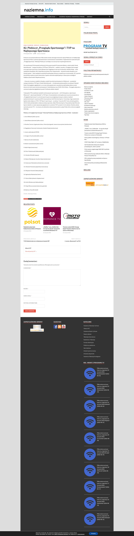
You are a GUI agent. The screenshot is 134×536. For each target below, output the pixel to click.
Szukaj (87, 61)
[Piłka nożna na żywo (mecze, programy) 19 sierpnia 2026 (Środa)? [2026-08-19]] (90, 459)
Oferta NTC (41, 3)
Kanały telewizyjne (28, 45)
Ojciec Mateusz (88, 96)
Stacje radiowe (60, 3)
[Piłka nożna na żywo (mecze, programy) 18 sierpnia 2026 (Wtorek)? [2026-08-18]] (90, 476)
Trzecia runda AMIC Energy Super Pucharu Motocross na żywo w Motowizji (71, 228)
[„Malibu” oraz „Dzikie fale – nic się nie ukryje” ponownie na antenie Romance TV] (52, 216)
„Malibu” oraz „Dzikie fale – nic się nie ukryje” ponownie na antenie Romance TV (51, 228)
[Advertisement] (52, 33)
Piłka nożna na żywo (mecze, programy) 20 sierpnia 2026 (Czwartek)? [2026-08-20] (103, 436)
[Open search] (109, 16)
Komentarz (27, 268)
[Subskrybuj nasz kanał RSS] (59, 327)
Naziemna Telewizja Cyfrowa (31, 3)
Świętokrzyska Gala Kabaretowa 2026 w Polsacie (32, 227)
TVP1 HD (39, 198)
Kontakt (89, 16)
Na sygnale (87, 92)
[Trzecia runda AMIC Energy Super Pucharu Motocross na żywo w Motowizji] (72, 216)
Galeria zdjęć (51, 16)
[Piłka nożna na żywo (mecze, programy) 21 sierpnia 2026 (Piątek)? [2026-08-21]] (90, 427)
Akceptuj (93, 533)
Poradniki (77, 3)
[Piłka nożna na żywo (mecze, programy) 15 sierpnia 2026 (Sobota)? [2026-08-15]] (90, 524)
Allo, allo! (86, 101)
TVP (29, 198)
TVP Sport (33, 198)
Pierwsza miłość (88, 98)
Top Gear (86, 114)
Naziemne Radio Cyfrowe (50, 3)
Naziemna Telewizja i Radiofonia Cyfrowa (71, 16)
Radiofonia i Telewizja (69, 3)
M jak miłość (87, 88)
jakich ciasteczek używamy (61, 534)
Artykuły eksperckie (89, 353)
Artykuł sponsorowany (90, 351)
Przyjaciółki (87, 100)
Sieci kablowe (87, 348)
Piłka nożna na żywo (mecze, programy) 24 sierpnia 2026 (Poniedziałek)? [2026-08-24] (103, 371)
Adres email (28, 295)
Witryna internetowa (30, 303)
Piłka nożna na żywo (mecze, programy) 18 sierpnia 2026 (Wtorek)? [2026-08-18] (103, 469)
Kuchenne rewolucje (89, 105)
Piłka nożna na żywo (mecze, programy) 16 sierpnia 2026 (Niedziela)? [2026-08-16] (103, 501)
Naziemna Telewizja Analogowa (92, 356)
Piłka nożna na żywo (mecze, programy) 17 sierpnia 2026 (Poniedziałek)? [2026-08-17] (103, 485)
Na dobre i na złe (88, 90)
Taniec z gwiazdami (89, 111)
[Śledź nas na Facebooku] (55, 327)
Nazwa (26, 288)
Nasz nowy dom (88, 107)
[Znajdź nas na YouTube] (64, 327)
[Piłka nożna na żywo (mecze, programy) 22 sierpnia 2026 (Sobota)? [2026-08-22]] (90, 411)
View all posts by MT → (31, 251)
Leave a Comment (41, 53)
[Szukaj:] (97, 27)
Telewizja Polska (44, 45)
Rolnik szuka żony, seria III (91, 109)
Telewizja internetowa (89, 337)
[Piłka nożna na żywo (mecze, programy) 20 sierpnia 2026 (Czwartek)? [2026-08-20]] (90, 443)
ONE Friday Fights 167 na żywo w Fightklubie (96, 142)
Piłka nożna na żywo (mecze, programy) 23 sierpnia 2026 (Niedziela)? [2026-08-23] (103, 388)
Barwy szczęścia (88, 87)
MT (35, 53)
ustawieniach (81, 534)
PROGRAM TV (40, 16)
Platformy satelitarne (89, 345)
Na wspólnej (87, 94)
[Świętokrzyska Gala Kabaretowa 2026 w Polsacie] (32, 216)
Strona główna (30, 16)
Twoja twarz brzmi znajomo (91, 113)
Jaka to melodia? (88, 103)
